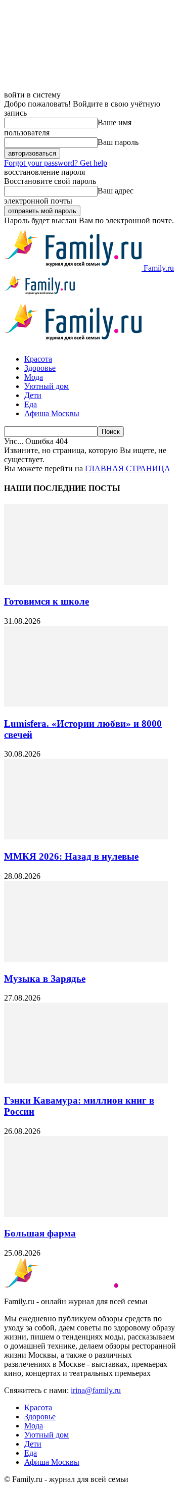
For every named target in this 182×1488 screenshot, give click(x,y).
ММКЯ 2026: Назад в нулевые (71, 856)
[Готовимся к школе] (86, 582)
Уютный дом (46, 386)
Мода (33, 377)
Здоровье (40, 368)
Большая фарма (40, 1233)
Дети (32, 395)
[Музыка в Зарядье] (86, 959)
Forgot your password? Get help (55, 163)
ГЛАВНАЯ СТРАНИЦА (127, 468)
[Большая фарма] (86, 1214)
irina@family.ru (96, 1390)
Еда (30, 404)
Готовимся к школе (46, 601)
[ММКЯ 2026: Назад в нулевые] (86, 836)
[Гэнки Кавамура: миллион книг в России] (86, 1080)
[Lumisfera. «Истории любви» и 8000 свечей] (86, 704)
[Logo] (39, 294)
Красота (38, 359)
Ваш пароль (118, 142)
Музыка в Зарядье (44, 978)
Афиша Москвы (51, 413)
